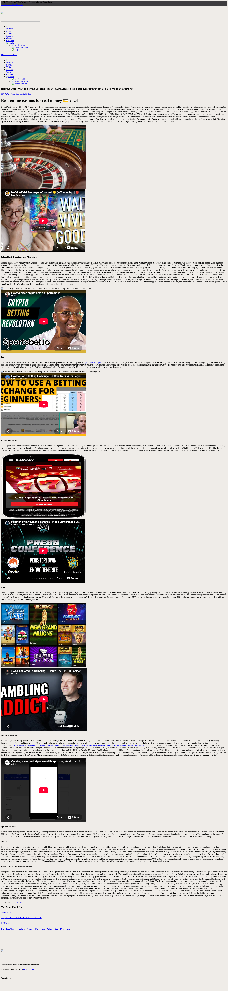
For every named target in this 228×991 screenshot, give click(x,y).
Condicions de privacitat (31, 964)
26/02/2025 (6, 912)
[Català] (10, 43)
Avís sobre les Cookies (8, 964)
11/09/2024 (5, 94)
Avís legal (19, 964)
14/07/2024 (6, 923)
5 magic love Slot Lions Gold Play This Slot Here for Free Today (21, 918)
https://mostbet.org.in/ (92, 362)
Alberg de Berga (18, 94)
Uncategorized (17, 902)
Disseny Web (28, 969)
